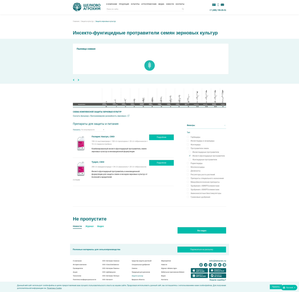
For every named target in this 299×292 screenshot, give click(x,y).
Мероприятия (166, 261)
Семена (134, 268)
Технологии (77, 276)
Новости (170, 4)
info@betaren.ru (217, 261)
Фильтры (191, 125)
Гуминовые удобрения (200, 197)
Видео (163, 276)
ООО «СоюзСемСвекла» (110, 264)
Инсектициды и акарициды (202, 141)
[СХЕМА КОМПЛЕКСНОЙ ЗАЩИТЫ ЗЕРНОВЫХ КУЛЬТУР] (149, 98)
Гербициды (195, 137)
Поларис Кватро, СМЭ (103, 136)
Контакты (180, 4)
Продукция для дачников (141, 272)
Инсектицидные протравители (205, 152)
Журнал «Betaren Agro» (169, 268)
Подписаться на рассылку (201, 249)
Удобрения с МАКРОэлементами (205, 189)
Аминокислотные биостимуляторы (206, 193)
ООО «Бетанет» (107, 279)
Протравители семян (200, 148)
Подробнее (161, 137)
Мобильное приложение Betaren (172, 272)
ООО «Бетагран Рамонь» (110, 268)
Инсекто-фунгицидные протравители (208, 156)
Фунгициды (196, 144)
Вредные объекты (138, 279)
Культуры (135, 4)
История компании (80, 264)
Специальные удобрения (141, 264)
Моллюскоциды (198, 167)
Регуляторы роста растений (203, 174)
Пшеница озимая (86, 48)
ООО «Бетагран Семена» (110, 261)
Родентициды (197, 163)
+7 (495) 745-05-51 (217, 10)
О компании (111, 4)
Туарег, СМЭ (98, 162)
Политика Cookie (54, 288)
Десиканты (195, 171)
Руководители (78, 268)
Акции (75, 272)
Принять (276, 287)
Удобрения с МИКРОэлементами (205, 186)
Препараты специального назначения (207, 178)
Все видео (201, 231)
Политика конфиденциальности (84, 279)
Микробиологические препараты (205, 182)
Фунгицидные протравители (204, 159)
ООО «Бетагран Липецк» (110, 276)
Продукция (124, 4)
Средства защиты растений (141, 261)
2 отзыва (76, 180)
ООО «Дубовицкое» (109, 272)
